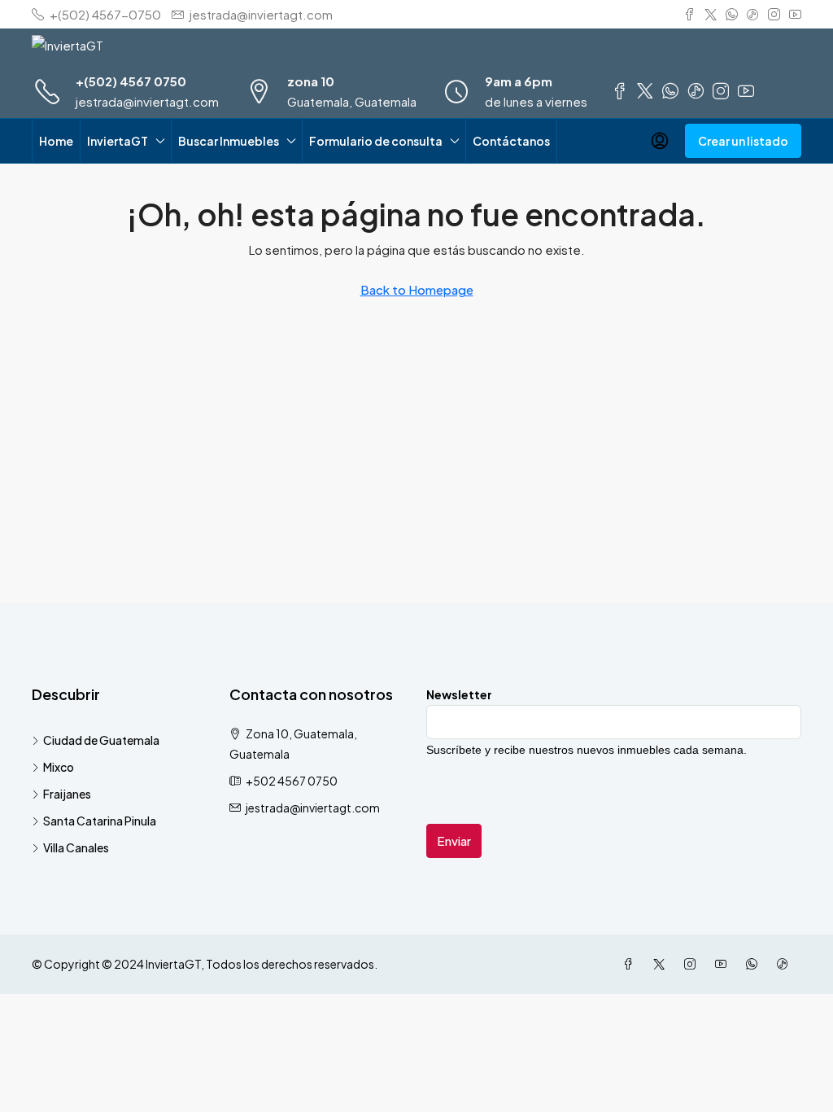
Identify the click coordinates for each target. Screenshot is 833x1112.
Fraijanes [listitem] (67, 793)
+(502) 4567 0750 (131, 81)
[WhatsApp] (755, 964)
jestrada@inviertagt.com (147, 101)
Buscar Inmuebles (228, 141)
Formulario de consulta (376, 141)
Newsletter (459, 694)
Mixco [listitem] (58, 767)
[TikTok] (786, 964)
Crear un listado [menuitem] (743, 141)
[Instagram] (693, 964)
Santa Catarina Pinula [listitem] (99, 820)
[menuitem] (660, 141)
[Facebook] (631, 964)
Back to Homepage (416, 289)
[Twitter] (662, 964)
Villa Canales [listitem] (76, 847)
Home (56, 141)
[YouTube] (724, 964)
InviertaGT (117, 141)
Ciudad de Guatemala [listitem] (101, 740)
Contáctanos (511, 141)
